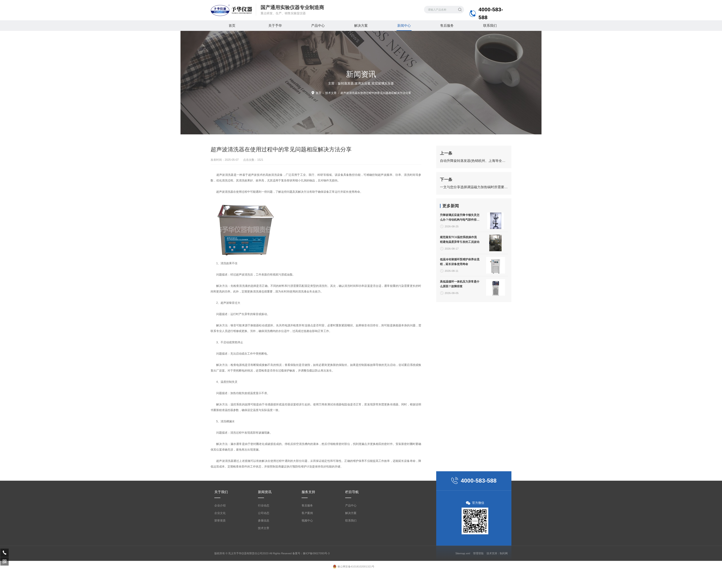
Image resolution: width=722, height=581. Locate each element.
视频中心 (307, 520)
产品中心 (318, 25)
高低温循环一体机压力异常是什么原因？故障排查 (459, 284)
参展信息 (263, 520)
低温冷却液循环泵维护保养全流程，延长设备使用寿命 (459, 262)
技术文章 (331, 92)
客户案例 (307, 513)
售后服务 (447, 25)
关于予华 (275, 25)
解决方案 (361, 25)
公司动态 (263, 513)
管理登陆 (478, 553)
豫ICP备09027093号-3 (316, 553)
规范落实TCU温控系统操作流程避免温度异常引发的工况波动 (459, 239)
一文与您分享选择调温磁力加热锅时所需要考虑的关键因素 (474, 187)
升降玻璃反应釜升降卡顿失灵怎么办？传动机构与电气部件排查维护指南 (459, 217)
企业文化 (220, 513)
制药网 (504, 553)
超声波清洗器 (224, 191)
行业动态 (263, 505)
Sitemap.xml (462, 553)
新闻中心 (404, 25)
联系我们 (490, 25)
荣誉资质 (220, 520)
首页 (232, 25)
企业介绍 (220, 505)
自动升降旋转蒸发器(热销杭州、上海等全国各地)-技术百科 (474, 161)
